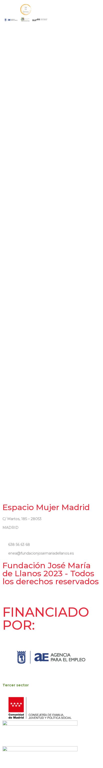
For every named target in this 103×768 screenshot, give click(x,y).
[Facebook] (4, 597)
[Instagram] (8, 597)
